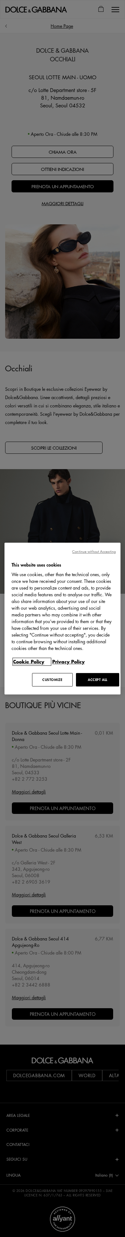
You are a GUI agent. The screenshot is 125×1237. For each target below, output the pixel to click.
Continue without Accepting (94, 551)
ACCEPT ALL (97, 679)
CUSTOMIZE (52, 679)
